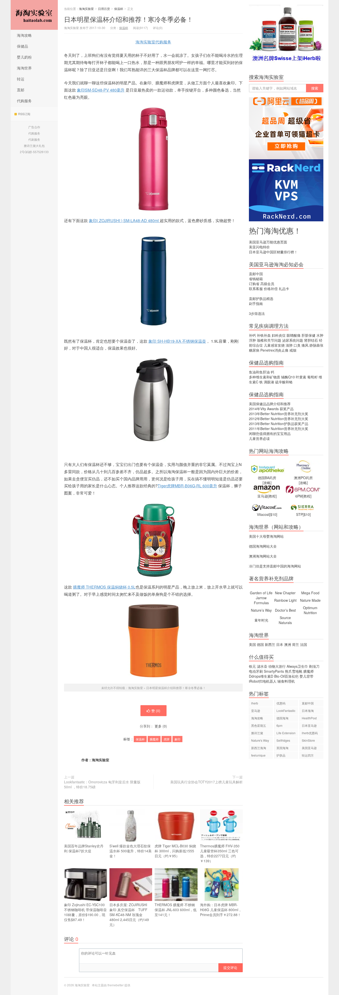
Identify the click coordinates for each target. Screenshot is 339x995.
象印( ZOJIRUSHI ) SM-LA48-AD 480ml (124, 220)
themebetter (115, 985)
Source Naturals (285, 620)
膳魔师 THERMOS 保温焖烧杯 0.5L (104, 587)
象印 (177, 739)
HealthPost (309, 718)
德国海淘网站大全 (263, 546)
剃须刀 (314, 666)
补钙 (252, 335)
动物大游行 (277, 666)
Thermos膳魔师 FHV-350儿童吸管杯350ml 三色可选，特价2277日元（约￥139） (219, 853)
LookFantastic (285, 710)
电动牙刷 (256, 671)
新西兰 (270, 644)
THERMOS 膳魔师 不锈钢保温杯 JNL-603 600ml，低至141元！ (176, 909)
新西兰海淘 (258, 748)
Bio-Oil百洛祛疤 (286, 676)
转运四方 (308, 755)
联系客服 (256, 288)
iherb (254, 703)
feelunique (258, 755)
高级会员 (267, 283)
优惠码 (280, 703)
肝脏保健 (308, 335)
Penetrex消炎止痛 (274, 350)
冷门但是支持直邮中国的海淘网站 (275, 566)
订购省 (254, 283)
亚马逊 (255, 710)
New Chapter (285, 592)
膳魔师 (154, 739)
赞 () (155, 710)
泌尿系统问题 (292, 340)
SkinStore (308, 740)
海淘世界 (24, 67)
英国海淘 (282, 748)
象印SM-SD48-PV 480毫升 (101, 90)
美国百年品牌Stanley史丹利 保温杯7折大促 (83, 848)
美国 (252, 644)
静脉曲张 (316, 345)
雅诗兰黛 (257, 733)
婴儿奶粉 (24, 57)
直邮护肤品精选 (261, 298)
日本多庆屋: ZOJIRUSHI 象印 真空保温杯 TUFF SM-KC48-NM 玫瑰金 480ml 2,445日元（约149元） (130, 914)
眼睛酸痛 (294, 335)
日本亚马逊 (309, 725)
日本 (279, 644)
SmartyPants (274, 671)
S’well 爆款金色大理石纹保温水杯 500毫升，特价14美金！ (130, 850)
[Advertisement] (286, 848)
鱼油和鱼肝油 (259, 371)
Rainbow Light (285, 600)
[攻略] (267, 482)
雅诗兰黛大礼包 (34, 145)
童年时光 (261, 620)
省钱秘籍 (256, 278)
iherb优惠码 (310, 733)
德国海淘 (282, 718)
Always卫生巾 (297, 666)
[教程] (272, 496)
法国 (303, 644)
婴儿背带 (306, 676)
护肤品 (280, 755)
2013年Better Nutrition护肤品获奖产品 (278, 423)
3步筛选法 (257, 313)
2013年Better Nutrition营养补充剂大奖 (278, 413)
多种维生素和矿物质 (264, 376)
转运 (20, 78)
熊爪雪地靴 (293, 671)
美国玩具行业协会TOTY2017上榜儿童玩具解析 (206, 781)
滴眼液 (269, 381)
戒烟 (292, 350)
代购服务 (24, 100)
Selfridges (283, 740)
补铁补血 (264, 335)
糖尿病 (254, 350)
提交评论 (230, 967)
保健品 (22, 46)
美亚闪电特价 (259, 246)
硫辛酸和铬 (284, 381)
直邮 (20, 89)
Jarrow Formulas (261, 600)
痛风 (305, 345)
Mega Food (310, 592)
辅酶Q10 (288, 376)
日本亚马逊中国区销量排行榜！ (273, 251)
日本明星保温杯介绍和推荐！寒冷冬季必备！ (128, 19)
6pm (279, 725)
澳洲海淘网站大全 (263, 556)
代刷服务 (34, 139)
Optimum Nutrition (310, 610)
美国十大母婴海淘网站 (266, 536)
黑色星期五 (258, 725)
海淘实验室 (34, 15)
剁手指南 (256, 303)
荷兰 (295, 644)
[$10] (273, 514)
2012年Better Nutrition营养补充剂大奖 (278, 418)
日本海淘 (308, 710)
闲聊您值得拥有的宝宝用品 (270, 433)
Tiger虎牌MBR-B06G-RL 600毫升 (187, 486)
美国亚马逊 (309, 748)
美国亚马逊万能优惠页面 (268, 241)
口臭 (297, 345)
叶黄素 (301, 376)
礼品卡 (284, 288)
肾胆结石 (311, 340)
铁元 (252, 666)
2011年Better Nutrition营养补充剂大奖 (278, 428)
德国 (260, 644)
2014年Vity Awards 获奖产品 (271, 408)
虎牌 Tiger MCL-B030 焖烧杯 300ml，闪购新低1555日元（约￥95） (175, 850)
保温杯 (118, 8)
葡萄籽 (312, 376)
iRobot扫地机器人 (262, 681)
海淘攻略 (24, 35)
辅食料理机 (286, 681)
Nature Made (310, 600)
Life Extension (286, 733)
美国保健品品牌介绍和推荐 (270, 403)
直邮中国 (256, 273)
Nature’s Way (261, 610)
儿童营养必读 (259, 438)
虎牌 (167, 739)
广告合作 (34, 127)
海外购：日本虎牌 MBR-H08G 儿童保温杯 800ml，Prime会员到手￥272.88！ (221, 909)
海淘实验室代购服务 (153, 42)
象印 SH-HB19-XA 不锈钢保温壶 (177, 341)
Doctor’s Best (285, 610)
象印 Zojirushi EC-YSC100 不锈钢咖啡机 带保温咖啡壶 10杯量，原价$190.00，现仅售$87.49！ (85, 912)
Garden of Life (261, 592)
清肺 (289, 345)
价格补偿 (271, 288)
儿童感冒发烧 (274, 345)
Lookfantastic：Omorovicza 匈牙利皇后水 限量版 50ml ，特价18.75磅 (102, 784)
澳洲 (287, 644)
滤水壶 (262, 666)
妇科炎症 (279, 335)
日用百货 (104, 8)
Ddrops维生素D (261, 676)
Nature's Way (260, 740)
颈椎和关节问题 (269, 340)
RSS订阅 (24, 114)
